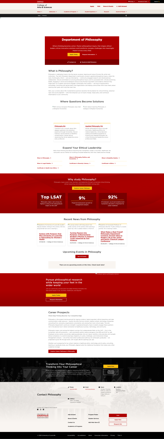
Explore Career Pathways (82, 188)
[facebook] (37, 409)
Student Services (93, 418)
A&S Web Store (93, 422)
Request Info (118, 424)
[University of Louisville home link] (40, 1)
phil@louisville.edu (90, 389)
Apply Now (110, 366)
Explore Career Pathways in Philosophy (63, 351)
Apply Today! (56, 295)
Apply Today (74, 54)
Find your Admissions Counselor (110, 372)
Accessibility (71, 435)
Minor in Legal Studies (44, 163)
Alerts (90, 435)
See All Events (82, 256)
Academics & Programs (75, 426)
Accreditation (82, 435)
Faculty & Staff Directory (89, 62)
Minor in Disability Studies (110, 158)
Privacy (113, 435)
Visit (117, 415)
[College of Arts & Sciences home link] (43, 416)
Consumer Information (101, 435)
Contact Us (72, 62)
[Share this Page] (126, 15)
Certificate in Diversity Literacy (79, 163)
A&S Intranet (72, 414)
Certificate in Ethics (108, 163)
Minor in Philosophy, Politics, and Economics (79, 158)
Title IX (119, 435)
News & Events (72, 418)
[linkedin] (43, 409)
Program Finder (93, 414)
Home (39, 15)
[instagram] (40, 409)
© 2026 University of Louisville (46, 435)
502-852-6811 (73, 389)
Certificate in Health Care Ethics (47, 168)
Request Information (88, 54)
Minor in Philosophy (43, 158)
